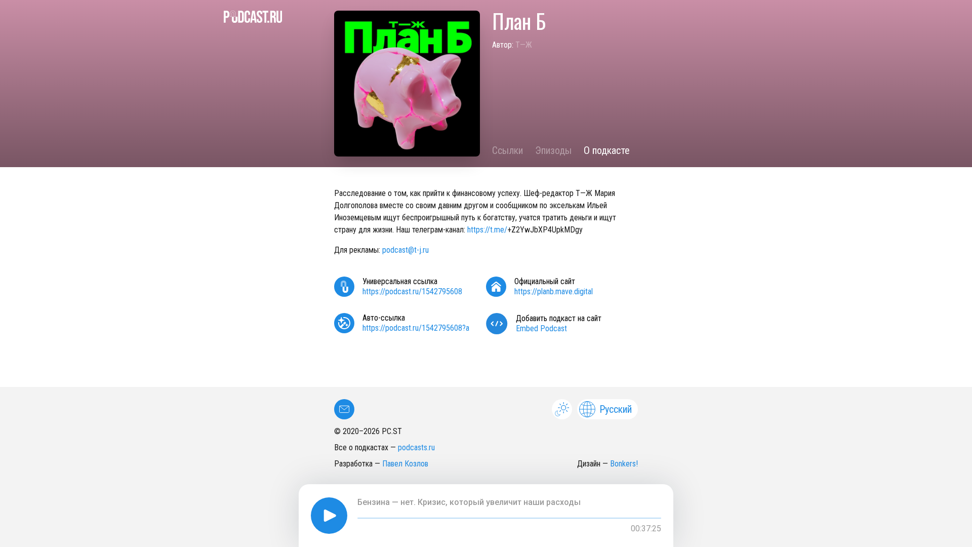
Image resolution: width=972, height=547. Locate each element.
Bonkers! (624, 463)
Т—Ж (523, 45)
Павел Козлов (405, 463)
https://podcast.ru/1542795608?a (415, 328)
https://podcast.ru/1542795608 (412, 291)
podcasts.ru (416, 447)
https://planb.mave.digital (553, 291)
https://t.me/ (487, 230)
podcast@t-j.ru (405, 250)
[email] (344, 409)
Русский (615, 409)
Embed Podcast (541, 328)
